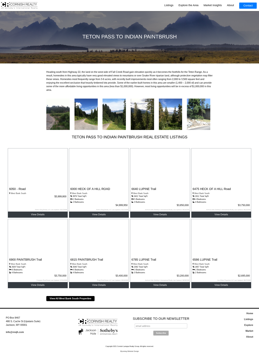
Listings (168, 5)
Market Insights (213, 5)
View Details (38, 214)
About (230, 5)
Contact (248, 5)
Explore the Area (188, 5)
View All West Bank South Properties (70, 298)
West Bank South (18, 193)
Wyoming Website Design (129, 351)
